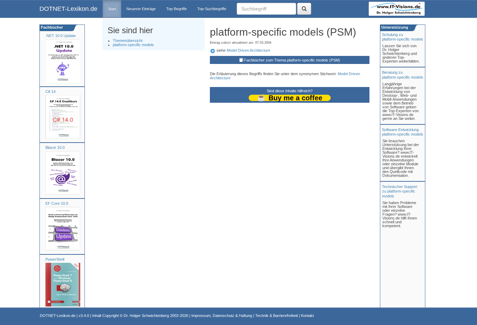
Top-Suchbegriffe (211, 9)
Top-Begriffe (176, 9)
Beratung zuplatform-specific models (402, 74)
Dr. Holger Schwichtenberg (146, 315)
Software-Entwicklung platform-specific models (402, 132)
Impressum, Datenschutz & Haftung (221, 315)
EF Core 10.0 (56, 203)
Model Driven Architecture (248, 50)
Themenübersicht (127, 40)
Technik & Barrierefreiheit (276, 315)
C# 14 (50, 91)
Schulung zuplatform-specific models (402, 36)
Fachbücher (51, 27)
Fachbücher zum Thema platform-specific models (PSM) (292, 60)
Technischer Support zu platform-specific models (399, 191)
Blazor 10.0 (55, 147)
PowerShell (54, 259)
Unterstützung (394, 27)
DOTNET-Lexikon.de (68, 8)
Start (112, 9)
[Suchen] (304, 9)
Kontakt (307, 315)
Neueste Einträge (141, 9)
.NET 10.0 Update (60, 36)
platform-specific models (133, 45)
